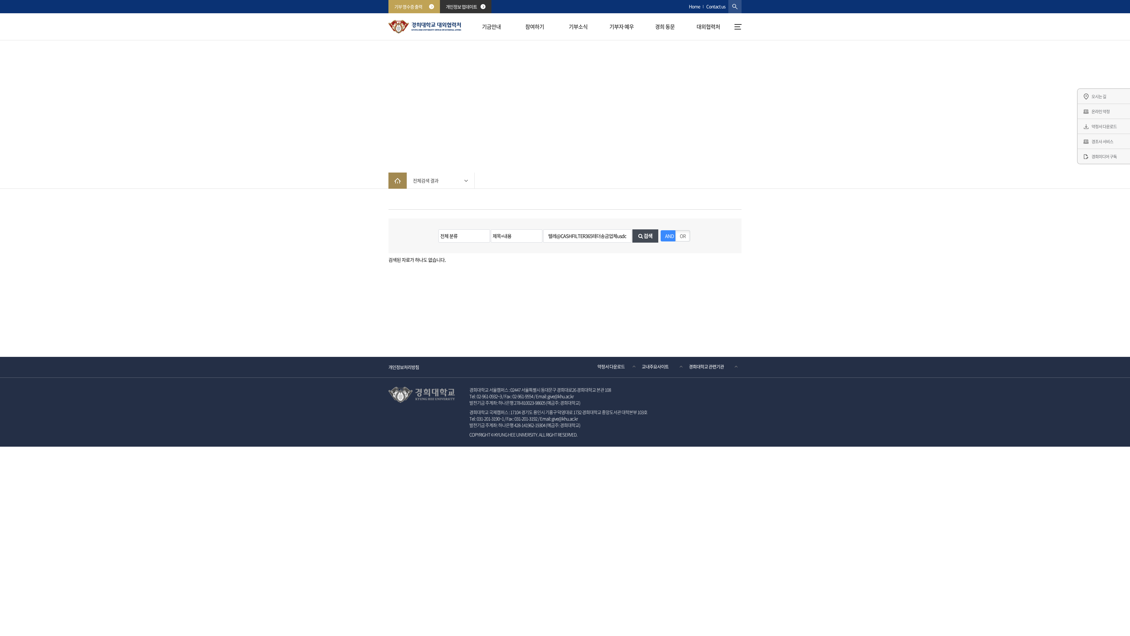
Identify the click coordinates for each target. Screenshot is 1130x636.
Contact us (715, 6)
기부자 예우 (621, 27)
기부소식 (578, 27)
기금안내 (491, 27)
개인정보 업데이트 (461, 7)
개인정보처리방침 (403, 367)
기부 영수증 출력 (408, 7)
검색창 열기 (735, 6)
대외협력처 (708, 27)
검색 (647, 236)
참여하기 (534, 27)
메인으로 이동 (397, 181)
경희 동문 (665, 27)
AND (669, 235)
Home (694, 6)
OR (683, 235)
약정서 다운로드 (611, 366)
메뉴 (738, 26)
